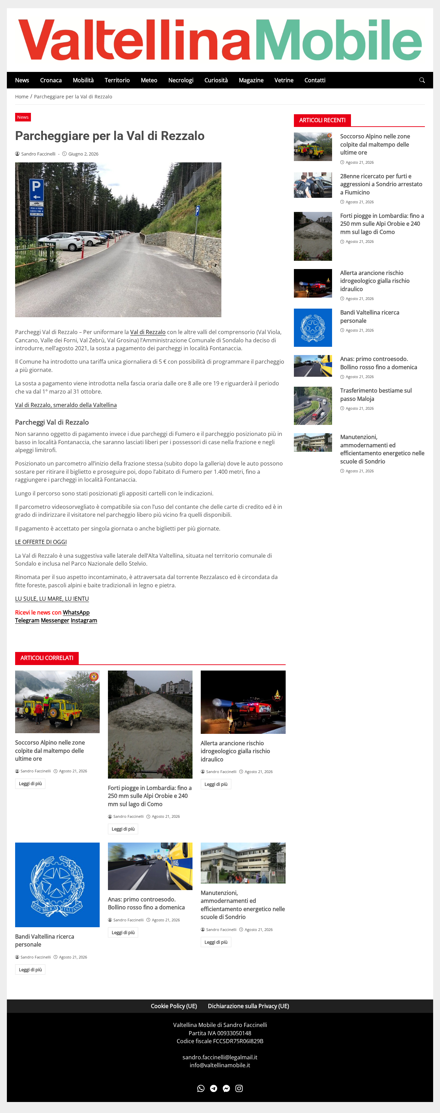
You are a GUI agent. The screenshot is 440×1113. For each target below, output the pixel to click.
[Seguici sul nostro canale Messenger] (226, 1088)
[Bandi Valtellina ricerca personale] (57, 885)
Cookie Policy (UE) (174, 1006)
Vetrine (284, 80)
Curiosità (216, 80)
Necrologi (181, 80)
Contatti (315, 80)
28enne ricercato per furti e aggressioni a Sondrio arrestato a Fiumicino (381, 184)
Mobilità (83, 80)
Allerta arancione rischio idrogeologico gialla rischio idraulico (235, 751)
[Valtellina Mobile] (220, 39)
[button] (422, 80)
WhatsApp (76, 612)
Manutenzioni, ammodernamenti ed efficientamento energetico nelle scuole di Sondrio (243, 905)
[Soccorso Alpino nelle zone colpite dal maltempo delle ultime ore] (57, 702)
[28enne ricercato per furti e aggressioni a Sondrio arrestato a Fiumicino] (313, 185)
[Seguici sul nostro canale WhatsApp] (201, 1088)
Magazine (251, 80)
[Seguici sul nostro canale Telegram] (213, 1088)
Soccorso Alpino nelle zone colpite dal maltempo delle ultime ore (50, 750)
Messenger (55, 620)
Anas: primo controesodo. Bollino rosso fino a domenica (146, 903)
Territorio (117, 80)
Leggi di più (30, 783)
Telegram (27, 620)
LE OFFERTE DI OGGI (41, 542)
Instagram (84, 620)
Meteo (149, 80)
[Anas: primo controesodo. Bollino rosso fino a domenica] (150, 866)
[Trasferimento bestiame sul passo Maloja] (313, 406)
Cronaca (51, 80)
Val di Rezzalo (148, 332)
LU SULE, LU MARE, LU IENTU (52, 598)
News (22, 80)
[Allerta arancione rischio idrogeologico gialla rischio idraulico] (243, 702)
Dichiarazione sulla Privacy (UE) (248, 1006)
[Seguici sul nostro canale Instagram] (239, 1088)
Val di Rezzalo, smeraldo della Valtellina (66, 405)
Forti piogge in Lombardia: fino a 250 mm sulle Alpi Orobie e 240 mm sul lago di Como (150, 796)
